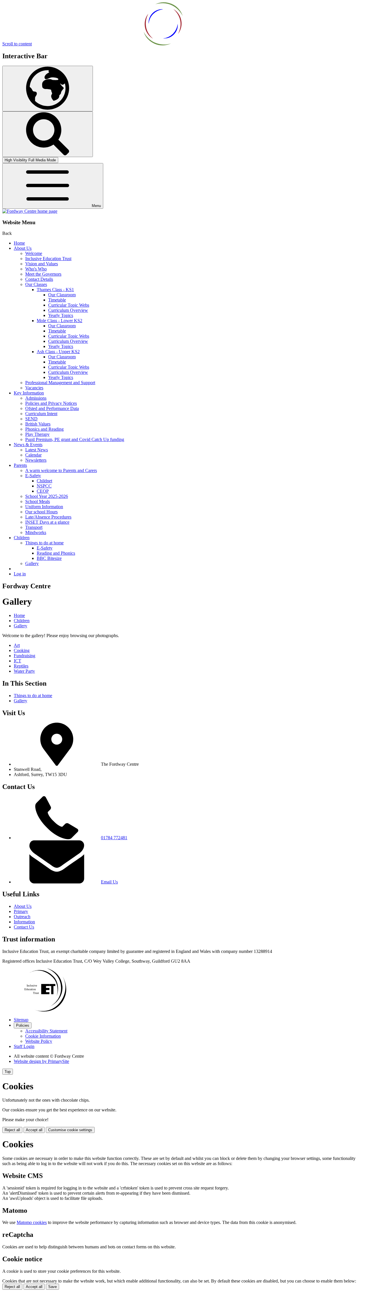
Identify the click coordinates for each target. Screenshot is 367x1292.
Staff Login (24, 1046)
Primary (21, 911)
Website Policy (38, 1041)
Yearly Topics (60, 315)
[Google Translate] (47, 88)
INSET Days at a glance (47, 522)
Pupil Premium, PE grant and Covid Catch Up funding (74, 439)
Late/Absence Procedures (48, 517)
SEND (31, 418)
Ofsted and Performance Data (52, 408)
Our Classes (36, 284)
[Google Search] (47, 134)
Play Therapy (37, 434)
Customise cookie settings (70, 1130)
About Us (23, 248)
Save (52, 1287)
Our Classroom (62, 294)
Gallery (32, 563)
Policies (22, 1025)
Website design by (41, 1061)
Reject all (12, 1130)
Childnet (44, 480)
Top (8, 1071)
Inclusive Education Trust (48, 258)
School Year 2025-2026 (46, 496)
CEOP (43, 491)
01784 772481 (114, 837)
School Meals (37, 501)
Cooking (22, 650)
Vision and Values (41, 263)
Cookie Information (43, 1036)
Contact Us (24, 926)
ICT (17, 660)
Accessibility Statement (46, 1030)
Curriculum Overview (68, 310)
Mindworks (35, 532)
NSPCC (44, 485)
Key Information (29, 392)
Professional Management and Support (60, 382)
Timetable (57, 299)
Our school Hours (41, 511)
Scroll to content (17, 43)
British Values (37, 423)
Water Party (24, 671)
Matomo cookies (32, 1222)
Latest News (36, 449)
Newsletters (35, 460)
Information (24, 921)
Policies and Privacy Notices (51, 403)
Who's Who (36, 268)
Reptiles (21, 666)
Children (22, 537)
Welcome (33, 253)
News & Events (28, 444)
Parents (20, 465)
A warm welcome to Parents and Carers (61, 470)
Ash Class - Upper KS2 (58, 351)
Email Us (109, 881)
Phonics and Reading (44, 429)
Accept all (34, 1130)
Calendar (33, 454)
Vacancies (34, 387)
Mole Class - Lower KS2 (59, 320)
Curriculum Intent (41, 413)
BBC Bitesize (49, 558)
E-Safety (33, 475)
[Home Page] (29, 211)
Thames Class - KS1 (55, 289)
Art (17, 645)
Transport (33, 527)
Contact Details (39, 279)
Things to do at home (44, 542)
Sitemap (21, 1019)
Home (19, 243)
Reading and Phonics (56, 553)
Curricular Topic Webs (68, 305)
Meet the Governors (43, 274)
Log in (20, 573)
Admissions (35, 398)
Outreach (22, 916)
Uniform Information (44, 506)
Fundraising (24, 655)
